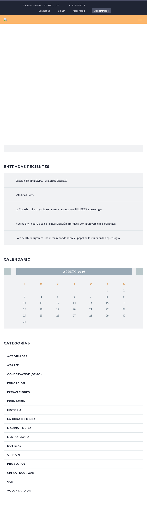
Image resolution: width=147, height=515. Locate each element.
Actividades (17, 356)
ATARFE (13, 365)
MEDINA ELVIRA (18, 437)
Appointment (101, 10)
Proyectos (16, 463)
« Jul (7, 271)
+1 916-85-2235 (77, 5)
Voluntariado (19, 490)
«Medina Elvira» (25, 195)
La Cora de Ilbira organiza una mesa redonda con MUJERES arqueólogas (59, 209)
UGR (10, 481)
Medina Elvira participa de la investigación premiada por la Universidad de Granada (66, 223)
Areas (136, 24)
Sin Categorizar (20, 472)
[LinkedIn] (104, 5)
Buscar (139, 148)
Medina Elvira (87, 24)
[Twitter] (110, 5)
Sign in (61, 10)
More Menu (79, 10)
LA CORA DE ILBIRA (21, 419)
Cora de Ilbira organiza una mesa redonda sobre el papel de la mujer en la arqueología (68, 238)
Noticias (14, 445)
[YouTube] (126, 5)
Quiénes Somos (59, 24)
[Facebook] (99, 5)
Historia (14, 410)
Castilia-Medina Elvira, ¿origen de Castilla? (41, 180)
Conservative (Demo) (24, 374)
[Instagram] (115, 5)
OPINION (13, 454)
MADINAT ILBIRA (19, 428)
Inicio (37, 24)
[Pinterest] (120, 5)
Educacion (16, 383)
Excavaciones (115, 24)
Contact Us (44, 10)
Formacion (16, 401)
